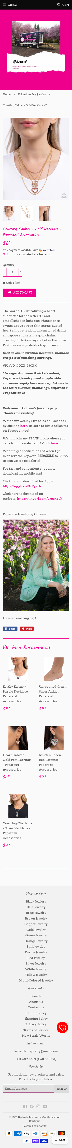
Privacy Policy (36, 1024)
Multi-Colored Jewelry (36, 980)
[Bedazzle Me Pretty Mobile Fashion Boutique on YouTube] (45, 1107)
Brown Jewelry (36, 918)
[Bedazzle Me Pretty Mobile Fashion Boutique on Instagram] (38, 1107)
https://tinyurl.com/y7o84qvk (39, 498)
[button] (36, 250)
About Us (36, 1002)
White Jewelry (36, 969)
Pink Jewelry (36, 946)
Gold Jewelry (36, 930)
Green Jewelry (36, 935)
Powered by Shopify (34, 1126)
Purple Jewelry (36, 952)
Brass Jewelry (36, 913)
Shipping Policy (36, 1018)
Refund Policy (36, 1013)
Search (36, 996)
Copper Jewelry (36, 924)
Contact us (36, 1007)
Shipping (9, 254)
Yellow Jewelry (36, 975)
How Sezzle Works (36, 1035)
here (54, 443)
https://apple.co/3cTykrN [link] (22, 486)
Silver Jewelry (36, 963)
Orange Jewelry (36, 941)
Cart (65, 4)
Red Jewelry (36, 958)
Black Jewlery (36, 901)
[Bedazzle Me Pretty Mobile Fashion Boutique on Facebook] (25, 1107)
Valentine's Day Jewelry (32, 94)
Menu (12, 4)
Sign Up (62, 1088)
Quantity (8, 264)
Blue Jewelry (36, 907)
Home (7, 94)
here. (24, 426)
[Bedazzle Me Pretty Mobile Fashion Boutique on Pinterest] (32, 1107)
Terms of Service (36, 1030)
